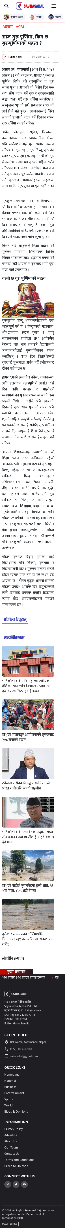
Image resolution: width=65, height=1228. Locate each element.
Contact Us (11, 1154)
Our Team (11, 1147)
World (8, 1105)
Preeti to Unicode (16, 1166)
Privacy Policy (13, 1129)
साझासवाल (16, 57)
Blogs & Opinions (16, 1112)
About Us (10, 1141)
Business (10, 1087)
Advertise (10, 1135)
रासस (38, 17)
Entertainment (14, 1093)
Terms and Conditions (19, 1160)
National (10, 1081)
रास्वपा (58, 17)
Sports (8, 1099)
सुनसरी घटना (17, 17)
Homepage (12, 1074)
